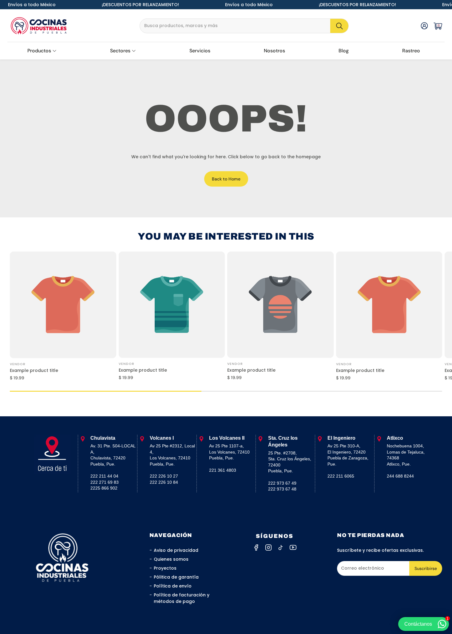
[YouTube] (293, 547)
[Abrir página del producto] (63, 305)
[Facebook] (256, 547)
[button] (244, 26)
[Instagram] (268, 547)
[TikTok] (280, 547)
